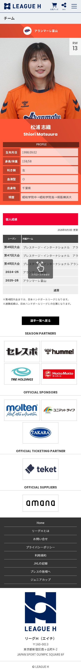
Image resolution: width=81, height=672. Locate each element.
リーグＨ (22, 6)
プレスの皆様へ (40, 571)
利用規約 (40, 555)
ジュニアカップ (41, 579)
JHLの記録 (41, 563)
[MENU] (74, 6)
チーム (9, 18)
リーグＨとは (40, 531)
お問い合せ (40, 539)
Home (40, 523)
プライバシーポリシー (40, 547)
